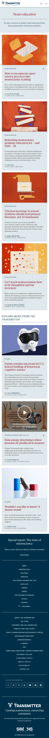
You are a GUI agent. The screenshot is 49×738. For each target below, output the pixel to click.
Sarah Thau (11, 526)
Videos (24, 588)
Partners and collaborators (24, 625)
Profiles (24, 577)
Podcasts (24, 584)
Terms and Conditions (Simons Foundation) (24, 651)
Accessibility (24, 665)
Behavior (8, 502)
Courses (24, 602)
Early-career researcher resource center (24, 632)
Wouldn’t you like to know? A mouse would (22, 508)
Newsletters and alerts (24, 629)
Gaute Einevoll (13, 460)
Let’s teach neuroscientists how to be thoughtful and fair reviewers (23, 285)
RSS (24, 647)
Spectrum (26, 606)
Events (24, 599)
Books (24, 591)
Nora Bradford (13, 236)
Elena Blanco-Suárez (15, 305)
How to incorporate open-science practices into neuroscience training (20, 76)
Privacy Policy (24, 662)
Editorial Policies (24, 654)
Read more (24, 555)
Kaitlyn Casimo (13, 94)
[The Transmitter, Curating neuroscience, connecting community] (13, 3)
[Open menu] (46, 3)
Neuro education (10, 68)
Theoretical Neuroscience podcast (17, 435)
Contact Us (24, 669)
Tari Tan (10, 165)
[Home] (24, 705)
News (24, 566)
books (24, 595)
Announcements (24, 640)
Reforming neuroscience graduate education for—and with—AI (22, 143)
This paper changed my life (24, 580)
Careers (24, 643)
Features (24, 573)
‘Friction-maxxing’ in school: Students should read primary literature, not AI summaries (23, 214)
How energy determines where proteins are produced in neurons (24, 442)
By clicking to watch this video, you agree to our (24, 425)
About (24, 618)
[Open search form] (41, 3)
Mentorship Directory (24, 636)
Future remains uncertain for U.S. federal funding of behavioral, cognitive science (24, 366)
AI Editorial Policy (24, 658)
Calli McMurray (13, 393)
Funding (7, 359)
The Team (24, 621)
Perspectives (24, 569)
